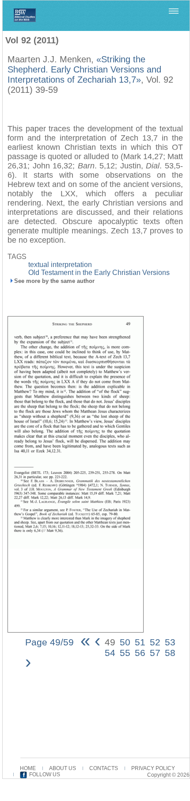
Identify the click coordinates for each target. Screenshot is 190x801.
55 (125, 653)
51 (140, 642)
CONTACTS (103, 768)
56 (140, 653)
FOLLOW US (44, 774)
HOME (28, 768)
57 (155, 653)
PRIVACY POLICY (153, 768)
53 (170, 642)
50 (125, 642)
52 (155, 642)
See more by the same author (54, 281)
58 (170, 653)
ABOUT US (62, 768)
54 (110, 653)
